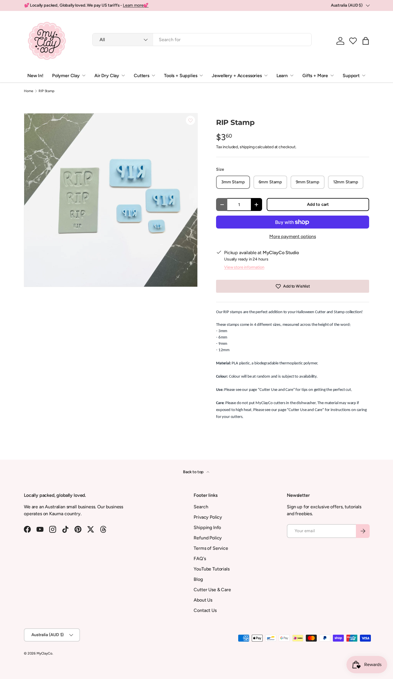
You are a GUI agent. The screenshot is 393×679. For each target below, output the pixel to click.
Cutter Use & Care (212, 589)
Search (201, 506)
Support (351, 75)
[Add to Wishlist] (190, 120)
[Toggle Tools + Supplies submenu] (201, 75)
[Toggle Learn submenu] (291, 75)
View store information (244, 267)
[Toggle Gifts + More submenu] (332, 75)
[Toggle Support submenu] (363, 75)
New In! (35, 75)
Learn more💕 (135, 5)
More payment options (292, 236)
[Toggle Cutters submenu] (153, 75)
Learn (282, 75)
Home (28, 91)
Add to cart (318, 204)
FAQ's (200, 558)
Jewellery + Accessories (237, 75)
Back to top (193, 471)
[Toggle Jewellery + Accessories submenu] (265, 75)
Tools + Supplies (180, 75)
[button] (353, 41)
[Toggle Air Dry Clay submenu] (123, 75)
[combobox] (202, 39)
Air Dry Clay (106, 75)
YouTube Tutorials (211, 569)
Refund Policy (208, 538)
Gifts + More (315, 75)
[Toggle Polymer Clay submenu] (83, 75)
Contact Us (205, 610)
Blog (198, 579)
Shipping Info (207, 527)
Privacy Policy (208, 517)
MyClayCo (44, 653)
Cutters (141, 75)
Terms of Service (211, 548)
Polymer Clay (66, 75)
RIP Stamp (46, 91)
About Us (203, 600)
